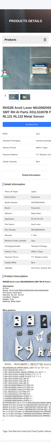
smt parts (32, 431)
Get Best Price (32, 124)
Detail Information (31, 175)
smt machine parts (17, 431)
